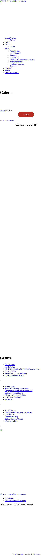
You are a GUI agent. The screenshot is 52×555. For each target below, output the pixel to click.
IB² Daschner (10, 365)
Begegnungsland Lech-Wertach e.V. (18, 391)
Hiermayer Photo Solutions (15, 395)
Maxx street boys (11, 421)
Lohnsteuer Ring (11, 417)
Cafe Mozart (9, 415)
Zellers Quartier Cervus (14, 419)
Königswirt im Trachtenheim (16, 373)
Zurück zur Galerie (7, 120)
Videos (26, 114)
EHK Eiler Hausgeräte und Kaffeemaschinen (22, 369)
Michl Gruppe (10, 410)
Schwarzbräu (10, 386)
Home (2, 110)
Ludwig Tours (10, 371)
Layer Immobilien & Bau (14, 375)
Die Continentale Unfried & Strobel (18, 412)
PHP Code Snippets (17, 554)
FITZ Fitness (10, 367)
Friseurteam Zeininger (13, 397)
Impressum (9, 498)
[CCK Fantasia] (13, 1)
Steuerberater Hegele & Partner (17, 389)
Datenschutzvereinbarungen (15, 501)
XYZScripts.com (35, 554)
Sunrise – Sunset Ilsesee (14, 393)
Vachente (8, 399)
